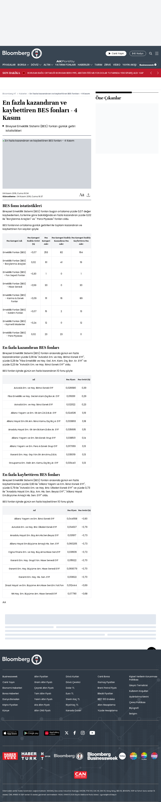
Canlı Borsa (104, 676)
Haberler (23, 93)
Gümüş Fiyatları (106, 682)
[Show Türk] (144, 756)
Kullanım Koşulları (138, 691)
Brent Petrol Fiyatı (107, 687)
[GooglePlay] (31, 733)
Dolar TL (70, 687)
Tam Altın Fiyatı (42, 693)
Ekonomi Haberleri (12, 687)
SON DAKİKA (11, 73)
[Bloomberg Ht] (69, 756)
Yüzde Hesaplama (107, 710)
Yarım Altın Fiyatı (43, 699)
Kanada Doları (73, 710)
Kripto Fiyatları (10, 704)
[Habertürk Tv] (29, 756)
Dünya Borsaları (11, 699)
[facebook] (75, 733)
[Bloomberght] (22, 53)
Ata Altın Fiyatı (42, 704)
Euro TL (70, 693)
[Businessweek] (107, 756)
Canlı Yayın (9, 682)
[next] (157, 72)
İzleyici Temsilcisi (138, 685)
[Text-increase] (81, 194)
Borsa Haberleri (11, 693)
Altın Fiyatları (41, 676)
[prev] (150, 72)
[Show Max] (154, 756)
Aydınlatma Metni (139, 696)
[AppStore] (10, 733)
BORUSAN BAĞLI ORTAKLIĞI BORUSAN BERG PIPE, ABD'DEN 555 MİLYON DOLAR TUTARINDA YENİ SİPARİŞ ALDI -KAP (86, 73)
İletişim (133, 713)
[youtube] (92, 733)
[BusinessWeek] (148, 65)
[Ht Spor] (45, 756)
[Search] (150, 53)
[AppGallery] (52, 733)
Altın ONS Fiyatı (42, 710)
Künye (6, 710)
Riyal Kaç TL (72, 704)
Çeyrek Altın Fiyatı (44, 687)
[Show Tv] (133, 756)
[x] (67, 733)
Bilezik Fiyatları (105, 693)
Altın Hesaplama (106, 704)
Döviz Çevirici (73, 682)
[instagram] (83, 733)
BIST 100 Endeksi (106, 699)
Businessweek (10, 676)
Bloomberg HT (9, 93)
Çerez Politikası (137, 702)
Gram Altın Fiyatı (43, 682)
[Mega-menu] (156, 53)
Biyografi (134, 708)
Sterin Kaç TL (73, 699)
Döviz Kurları (72, 676)
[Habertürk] (10, 756)
